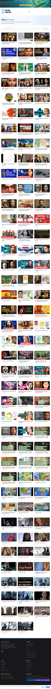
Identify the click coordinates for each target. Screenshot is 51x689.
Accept (47, 687)
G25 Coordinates (29, 664)
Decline (42, 687)
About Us (28, 670)
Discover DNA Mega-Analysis (25, 5)
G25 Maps (3, 666)
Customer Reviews (29, 666)
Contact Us (28, 668)
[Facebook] (2, 651)
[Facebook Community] (29, 11)
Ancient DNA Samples (30, 643)
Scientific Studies (29, 645)
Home (2, 17)
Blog (27, 647)
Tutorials (27, 649)
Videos (27, 651)
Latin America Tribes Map (30, 655)
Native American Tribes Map (31, 653)
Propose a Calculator (4, 670)
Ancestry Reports (29, 662)
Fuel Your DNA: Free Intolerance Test (7, 676)
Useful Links (3, 668)
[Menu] (48, 11)
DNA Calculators (4, 662)
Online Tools (3, 664)
